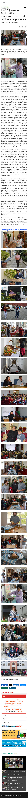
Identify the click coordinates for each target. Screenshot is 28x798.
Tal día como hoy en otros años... (13, 708)
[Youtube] (4, 2)
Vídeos (19, 700)
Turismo (8, 22)
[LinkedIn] (26, 26)
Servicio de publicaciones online (13, 709)
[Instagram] (8, 2)
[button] (14, 696)
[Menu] (25, 7)
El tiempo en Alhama (10, 703)
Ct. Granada (14, 705)
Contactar (20, 701)
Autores (20, 711)
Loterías (19, 703)
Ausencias (7, 700)
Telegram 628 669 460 (10, 701)
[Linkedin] (6, 2)
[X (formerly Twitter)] (22, 26)
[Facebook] (1, 2)
